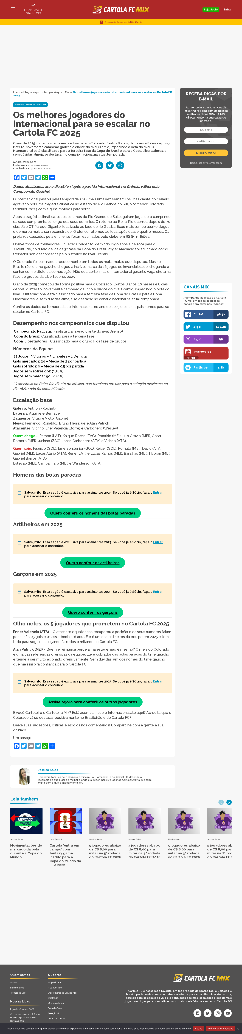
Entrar (228, 9)
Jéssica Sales (28, 162)
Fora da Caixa (55, 1008)
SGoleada (53, 998)
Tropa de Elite (55, 982)
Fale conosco (17, 987)
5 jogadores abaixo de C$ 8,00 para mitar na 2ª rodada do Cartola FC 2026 (223, 851)
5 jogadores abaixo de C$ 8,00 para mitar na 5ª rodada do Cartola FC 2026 (105, 851)
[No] (237, 1028)
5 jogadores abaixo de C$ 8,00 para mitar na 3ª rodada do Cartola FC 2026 (184, 851)
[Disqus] (83, 919)
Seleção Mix (54, 1013)
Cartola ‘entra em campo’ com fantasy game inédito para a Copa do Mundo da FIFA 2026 (65, 855)
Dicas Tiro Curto (56, 1018)
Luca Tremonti (56, 839)
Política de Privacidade (220, 1028)
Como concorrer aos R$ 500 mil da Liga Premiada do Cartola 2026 (25, 1017)
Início (16, 92)
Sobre (13, 982)
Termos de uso (18, 992)
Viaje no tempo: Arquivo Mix (51, 92)
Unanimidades (56, 1003)
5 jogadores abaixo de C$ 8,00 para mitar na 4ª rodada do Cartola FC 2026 (144, 851)
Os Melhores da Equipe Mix (62, 992)
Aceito (198, 1028)
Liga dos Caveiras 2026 (22, 1009)
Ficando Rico (55, 987)
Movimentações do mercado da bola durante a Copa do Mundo (26, 851)
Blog (26, 92)
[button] (221, 802)
